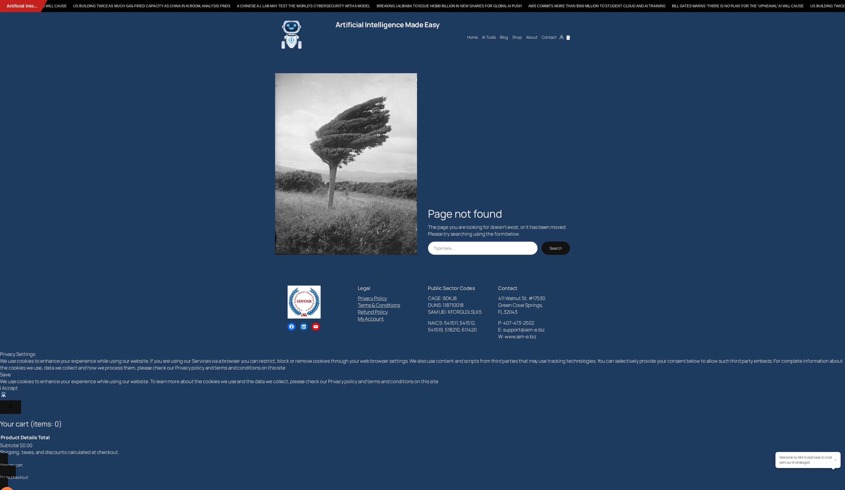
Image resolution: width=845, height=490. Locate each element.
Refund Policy (373, 312)
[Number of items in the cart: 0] (568, 37)
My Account (371, 318)
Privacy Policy (372, 298)
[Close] (10, 407)
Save (5, 374)
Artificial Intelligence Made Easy (388, 24)
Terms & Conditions (379, 305)
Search (555, 248)
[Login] (561, 37)
